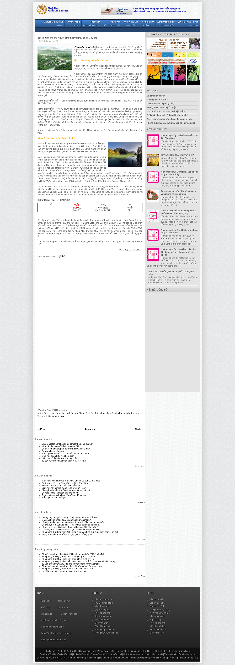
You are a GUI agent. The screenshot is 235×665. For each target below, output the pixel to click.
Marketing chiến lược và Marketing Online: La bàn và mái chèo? (72, 481)
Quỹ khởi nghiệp (102, 609)
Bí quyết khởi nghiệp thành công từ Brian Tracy (64, 488)
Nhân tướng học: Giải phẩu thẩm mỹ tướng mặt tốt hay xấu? (70, 527)
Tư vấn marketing (187, 654)
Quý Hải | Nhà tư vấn (188, 23)
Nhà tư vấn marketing (133, 654)
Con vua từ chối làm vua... (54, 451)
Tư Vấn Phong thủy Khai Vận (125, 413)
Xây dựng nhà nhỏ (103, 616)
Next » (138, 429)
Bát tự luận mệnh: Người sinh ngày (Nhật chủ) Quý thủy (68, 534)
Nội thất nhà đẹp (157, 626)
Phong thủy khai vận (104, 629)
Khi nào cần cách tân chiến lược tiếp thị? (61, 485)
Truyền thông (73, 23)
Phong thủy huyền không (106, 633)
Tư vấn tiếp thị (171, 654)
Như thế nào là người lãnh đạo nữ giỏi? (60, 446)
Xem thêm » (140, 466)
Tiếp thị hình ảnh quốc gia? (54, 497)
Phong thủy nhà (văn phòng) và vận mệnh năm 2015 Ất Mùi (69, 517)
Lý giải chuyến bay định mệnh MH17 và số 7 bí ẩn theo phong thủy (73, 522)
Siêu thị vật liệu (157, 633)
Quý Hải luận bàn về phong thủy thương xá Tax (64, 571)
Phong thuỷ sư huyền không (130, 250)
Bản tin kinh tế (156, 599)
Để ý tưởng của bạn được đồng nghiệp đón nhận (65, 483)
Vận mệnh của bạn (156, 96)
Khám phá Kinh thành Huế (53, 640)
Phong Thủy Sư (86, 413)
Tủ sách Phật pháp (68, 614)
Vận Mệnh (42, 416)
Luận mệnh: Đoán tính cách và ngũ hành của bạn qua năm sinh (71, 529)
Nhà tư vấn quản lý (154, 654)
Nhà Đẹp (174, 658)
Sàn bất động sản (103, 626)
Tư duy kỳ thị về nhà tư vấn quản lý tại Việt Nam (64, 461)
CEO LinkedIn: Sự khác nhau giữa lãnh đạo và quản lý (67, 444)
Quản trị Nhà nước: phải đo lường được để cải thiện (66, 449)
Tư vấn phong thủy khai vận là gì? (177, 155)
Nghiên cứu (72, 413)
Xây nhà (81, 658)
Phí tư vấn (112, 23)
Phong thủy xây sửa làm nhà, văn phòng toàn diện (171, 123)
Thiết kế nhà (92, 658)
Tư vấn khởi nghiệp (159, 658)
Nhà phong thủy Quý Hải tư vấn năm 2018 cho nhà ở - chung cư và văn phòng (78, 561)
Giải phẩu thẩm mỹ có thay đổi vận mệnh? (167, 115)
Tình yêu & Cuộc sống (160, 609)
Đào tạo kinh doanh (104, 599)
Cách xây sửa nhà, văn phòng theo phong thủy (169, 119)
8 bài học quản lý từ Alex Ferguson (58, 456)
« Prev (41, 429)
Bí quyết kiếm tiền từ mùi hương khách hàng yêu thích (67, 490)
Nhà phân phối (102, 606)
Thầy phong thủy (103, 413)
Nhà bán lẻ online (158, 629)
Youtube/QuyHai (114, 654)
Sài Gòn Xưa (63, 607)
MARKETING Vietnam (65, 658)
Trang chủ (90, 429)
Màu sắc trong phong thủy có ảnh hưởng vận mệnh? (66, 520)
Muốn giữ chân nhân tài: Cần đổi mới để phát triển (65, 453)
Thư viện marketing (104, 603)
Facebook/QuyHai (48, 654)
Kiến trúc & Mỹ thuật (159, 613)
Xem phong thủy (165, 23)
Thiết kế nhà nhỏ (102, 613)
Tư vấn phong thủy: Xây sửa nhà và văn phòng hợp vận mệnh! (71, 564)
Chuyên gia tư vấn (53, 23)
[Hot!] (62, 256)
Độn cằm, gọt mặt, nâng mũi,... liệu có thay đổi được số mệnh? (71, 525)
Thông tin (91, 23)
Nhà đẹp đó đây (157, 616)
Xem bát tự (148, 23)
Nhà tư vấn (50, 651)
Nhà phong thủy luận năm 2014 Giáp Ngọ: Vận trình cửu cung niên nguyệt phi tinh (80, 532)
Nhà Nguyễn (64, 601)
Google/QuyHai (97, 654)
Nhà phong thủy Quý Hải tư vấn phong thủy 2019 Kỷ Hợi (68, 559)
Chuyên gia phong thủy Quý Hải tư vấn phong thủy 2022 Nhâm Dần (73, 554)
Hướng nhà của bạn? (157, 100)
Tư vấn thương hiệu (139, 658)
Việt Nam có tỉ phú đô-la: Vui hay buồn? (60, 458)
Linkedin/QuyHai (81, 654)
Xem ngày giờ (131, 23)
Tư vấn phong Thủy (189, 658)
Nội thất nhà (105, 658)
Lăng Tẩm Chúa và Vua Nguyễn (56, 633)
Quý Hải (147, 651)
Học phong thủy (58, 413)
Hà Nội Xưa (46, 614)
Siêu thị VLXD (101, 623)
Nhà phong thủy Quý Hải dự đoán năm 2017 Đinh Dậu (67, 568)
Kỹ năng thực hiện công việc (54, 620)
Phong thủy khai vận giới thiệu (161, 107)
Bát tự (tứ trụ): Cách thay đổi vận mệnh (166, 111)
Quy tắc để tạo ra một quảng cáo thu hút (60, 493)
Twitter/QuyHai (65, 654)
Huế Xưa (45, 607)
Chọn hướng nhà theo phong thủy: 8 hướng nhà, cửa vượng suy (72, 566)
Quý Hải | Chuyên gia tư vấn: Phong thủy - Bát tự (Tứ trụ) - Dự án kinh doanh (105, 651)
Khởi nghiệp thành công (52, 627)
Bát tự (47, 413)
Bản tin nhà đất (157, 606)
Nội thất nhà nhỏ (102, 619)
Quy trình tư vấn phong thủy (160, 103)
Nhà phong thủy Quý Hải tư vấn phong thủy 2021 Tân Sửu (69, 556)
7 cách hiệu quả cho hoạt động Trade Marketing (64, 495)
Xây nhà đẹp (156, 619)
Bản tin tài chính (157, 603)
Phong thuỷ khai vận (84, 47)
